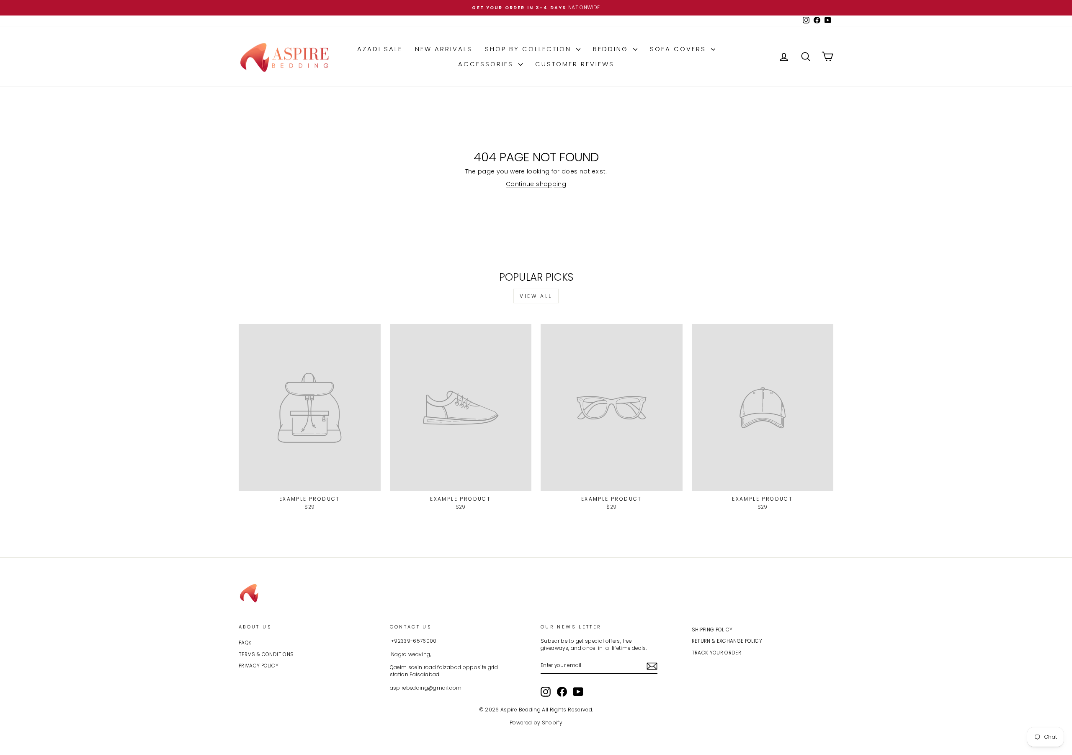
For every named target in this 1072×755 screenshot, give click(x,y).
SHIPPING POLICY (712, 629)
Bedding (612, 48)
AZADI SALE (379, 48)
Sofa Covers (679, 48)
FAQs (245, 642)
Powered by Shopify (536, 722)
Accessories (487, 63)
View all (536, 296)
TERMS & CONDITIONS (266, 654)
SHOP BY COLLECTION (529, 48)
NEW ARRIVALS (443, 48)
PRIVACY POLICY (258, 665)
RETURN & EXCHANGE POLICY (727, 641)
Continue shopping (536, 184)
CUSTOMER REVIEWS (574, 63)
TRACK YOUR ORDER (717, 652)
